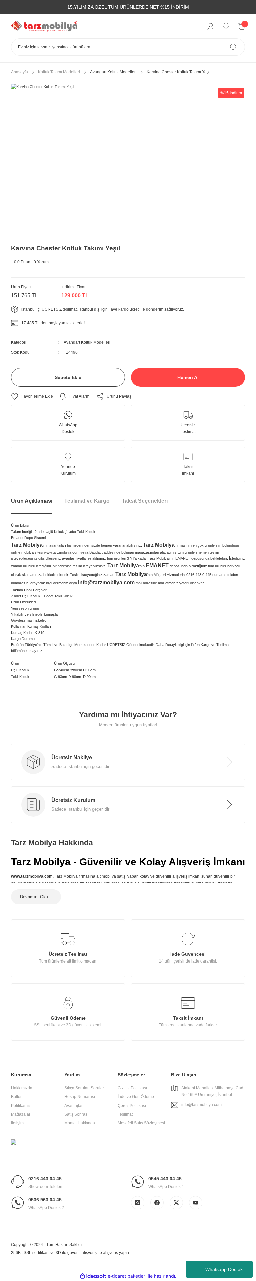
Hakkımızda (21, 1088)
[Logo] (44, 26)
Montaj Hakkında (79, 1123)
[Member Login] (210, 26)
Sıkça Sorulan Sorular (84, 1088)
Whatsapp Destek (224, 1269)
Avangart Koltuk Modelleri (87, 342)
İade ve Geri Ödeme (136, 1096)
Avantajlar (73, 1105)
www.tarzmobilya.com (61, 552)
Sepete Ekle (68, 377)
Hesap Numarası (79, 1096)
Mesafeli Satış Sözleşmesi (141, 1123)
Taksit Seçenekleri (145, 501)
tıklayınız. (35, 651)
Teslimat (125, 1114)
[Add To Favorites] (32, 396)
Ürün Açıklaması (31, 501)
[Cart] (241, 26)
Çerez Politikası (132, 1105)
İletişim (17, 1123)
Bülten (17, 1096)
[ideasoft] (93, 1276)
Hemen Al (188, 377)
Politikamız (21, 1105)
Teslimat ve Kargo (87, 501)
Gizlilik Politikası (132, 1088)
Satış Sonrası (76, 1114)
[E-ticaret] (127, 1276)
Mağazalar (20, 1114)
